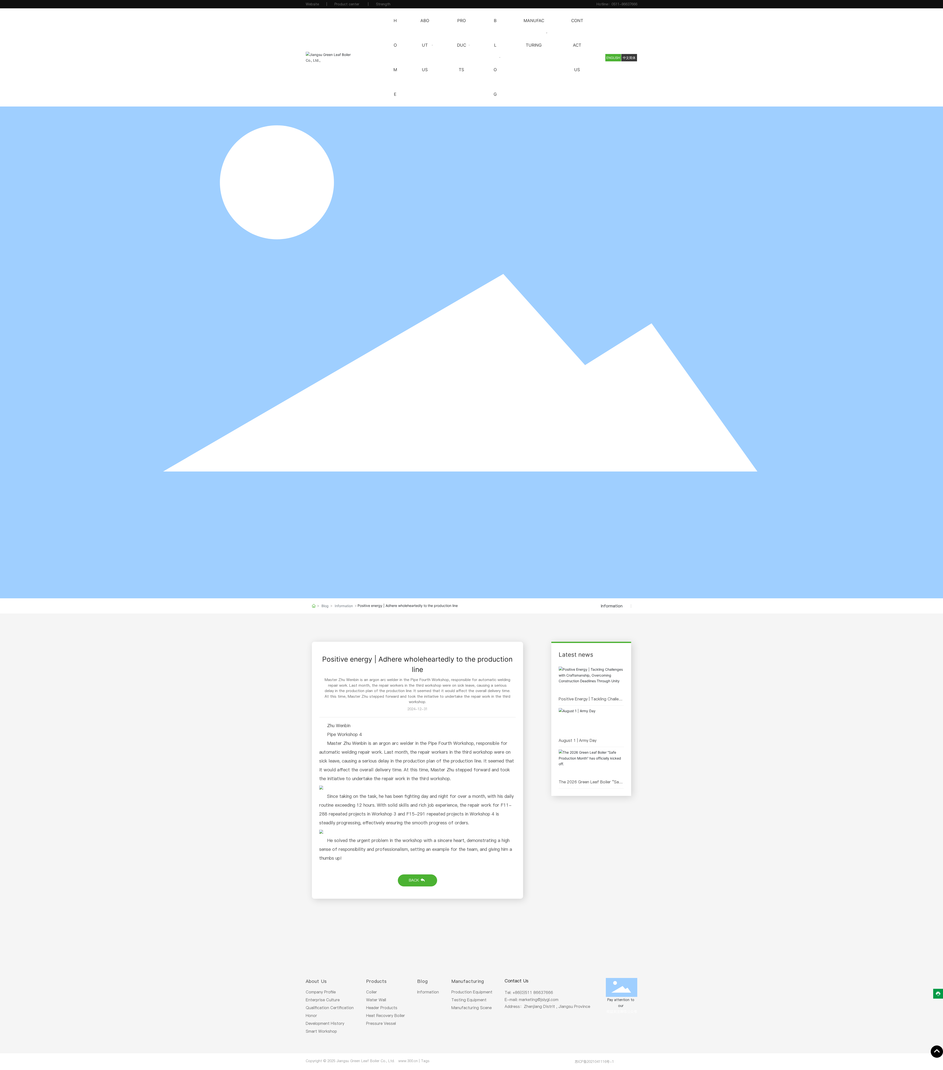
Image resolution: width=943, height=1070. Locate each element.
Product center (347, 4)
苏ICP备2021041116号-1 (594, 1061)
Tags (425, 1060)
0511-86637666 (624, 4)
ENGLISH (613, 58)
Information (344, 606)
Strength (383, 4)
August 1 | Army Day (577, 740)
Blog (325, 606)
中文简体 (629, 58)
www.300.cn (408, 1060)
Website (312, 4)
